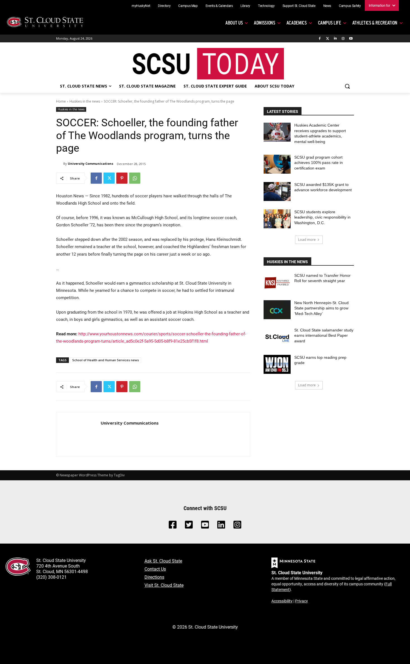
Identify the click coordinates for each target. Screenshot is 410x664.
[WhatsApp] (134, 178)
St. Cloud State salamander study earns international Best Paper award (323, 335)
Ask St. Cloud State (163, 561)
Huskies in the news (84, 101)
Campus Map (188, 5)
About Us (234, 23)
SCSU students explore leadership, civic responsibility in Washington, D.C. (322, 217)
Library (245, 5)
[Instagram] (343, 38)
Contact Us (155, 569)
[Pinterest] (121, 178)
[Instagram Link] (237, 526)
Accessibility (282, 601)
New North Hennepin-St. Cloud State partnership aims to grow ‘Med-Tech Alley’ (321, 308)
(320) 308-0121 (51, 577)
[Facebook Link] (172, 526)
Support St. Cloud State (299, 5)
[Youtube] (351, 38)
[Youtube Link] (205, 526)
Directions (154, 577)
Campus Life (329, 23)
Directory (164, 5)
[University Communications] (59, 163)
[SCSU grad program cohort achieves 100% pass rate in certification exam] (277, 164)
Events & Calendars (219, 5)
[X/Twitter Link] (189, 526)
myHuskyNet (141, 5)
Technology (266, 5)
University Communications (90, 163)
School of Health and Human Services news (105, 360)
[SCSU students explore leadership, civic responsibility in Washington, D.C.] (277, 218)
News (327, 5)
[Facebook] (320, 38)
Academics (296, 23)
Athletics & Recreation (374, 23)
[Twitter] (327, 38)
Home (61, 101)
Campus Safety (350, 5)
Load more (307, 239)
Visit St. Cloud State (164, 585)
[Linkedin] (335, 38)
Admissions (264, 23)
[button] (347, 86)
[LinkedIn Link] (221, 526)
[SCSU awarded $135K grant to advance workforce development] (277, 191)
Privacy (301, 601)
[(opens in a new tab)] (277, 282)
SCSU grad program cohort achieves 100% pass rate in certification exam (318, 162)
